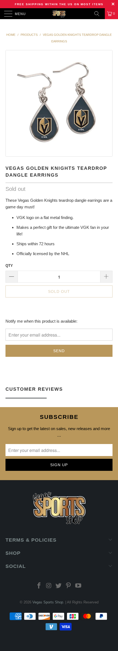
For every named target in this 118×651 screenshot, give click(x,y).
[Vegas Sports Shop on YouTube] (78, 586)
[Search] (99, 13)
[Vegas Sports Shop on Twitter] (59, 586)
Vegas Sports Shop (47, 602)
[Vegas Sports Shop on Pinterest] (68, 586)
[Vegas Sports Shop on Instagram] (49, 586)
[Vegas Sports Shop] (59, 13)
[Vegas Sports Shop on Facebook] (39, 586)
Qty (9, 266)
